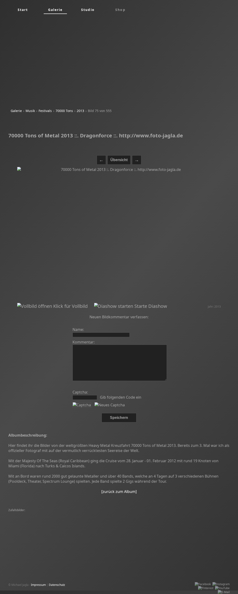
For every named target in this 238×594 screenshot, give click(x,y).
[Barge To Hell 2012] (83, 518)
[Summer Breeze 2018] (25, 514)
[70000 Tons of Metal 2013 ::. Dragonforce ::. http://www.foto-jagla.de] (119, 235)
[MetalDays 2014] (190, 534)
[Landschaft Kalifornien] (205, 542)
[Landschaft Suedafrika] (85, 526)
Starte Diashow (150, 306)
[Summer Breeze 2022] (149, 522)
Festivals (45, 111)
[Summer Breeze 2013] (25, 522)
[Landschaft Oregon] (162, 514)
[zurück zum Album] (119, 491)
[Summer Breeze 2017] (57, 538)
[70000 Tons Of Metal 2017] (124, 538)
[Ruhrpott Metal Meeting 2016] (121, 530)
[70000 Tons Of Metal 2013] (91, 514)
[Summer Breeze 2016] (25, 526)
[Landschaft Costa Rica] (57, 514)
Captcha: (80, 392)
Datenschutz (57, 585)
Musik (30, 111)
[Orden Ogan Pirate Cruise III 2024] (121, 518)
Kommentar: (84, 342)
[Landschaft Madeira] (177, 518)
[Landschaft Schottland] (85, 522)
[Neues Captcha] (110, 404)
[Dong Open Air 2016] (24, 518)
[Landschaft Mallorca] (191, 514)
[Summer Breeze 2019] (117, 522)
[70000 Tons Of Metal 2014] (27, 534)
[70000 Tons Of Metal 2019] (65, 534)
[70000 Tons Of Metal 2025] (129, 514)
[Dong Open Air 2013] (54, 518)
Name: (78, 329)
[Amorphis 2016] (95, 534)
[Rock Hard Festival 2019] (83, 530)
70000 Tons (64, 111)
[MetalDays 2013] (114, 526)
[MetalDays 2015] (21, 530)
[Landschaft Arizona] (55, 526)
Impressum (38, 585)
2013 (80, 111)
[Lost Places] (154, 518)
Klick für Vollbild (70, 306)
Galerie (16, 111)
